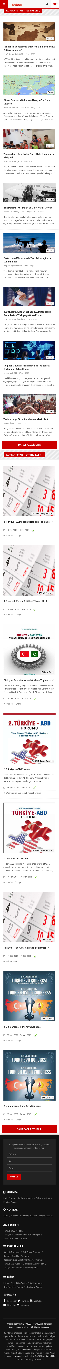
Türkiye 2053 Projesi (12, 1231)
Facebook (11, 1301)
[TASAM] (16, 6)
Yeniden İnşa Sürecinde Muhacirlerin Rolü (26, 419)
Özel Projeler (9, 1287)
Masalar (29, 1198)
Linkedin (11, 1305)
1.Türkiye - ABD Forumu (16, 858)
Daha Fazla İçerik (29, 445)
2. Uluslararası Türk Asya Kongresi (22, 1027)
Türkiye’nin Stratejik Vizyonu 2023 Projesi (21, 1235)
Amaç (13, 1198)
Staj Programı (36, 1283)
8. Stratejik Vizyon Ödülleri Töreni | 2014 (25, 601)
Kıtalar (6, 1216)
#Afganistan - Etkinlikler (23, 455)
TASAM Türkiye (37, 1216)
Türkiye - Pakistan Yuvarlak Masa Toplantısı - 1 (29, 680)
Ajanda (39, 1287)
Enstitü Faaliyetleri (25, 1287)
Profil (5, 1198)
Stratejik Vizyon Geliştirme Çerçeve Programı (23, 1260)
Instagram (25, 1305)
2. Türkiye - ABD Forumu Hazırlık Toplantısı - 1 (28, 522)
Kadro (20, 1198)
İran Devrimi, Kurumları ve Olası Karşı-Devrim (27, 207)
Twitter (25, 1301)
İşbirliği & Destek (19, 1283)
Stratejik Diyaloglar (11, 1252)
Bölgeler (14, 1216)
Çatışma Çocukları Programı (16, 1256)
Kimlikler (24, 1216)
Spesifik (49, 1216)
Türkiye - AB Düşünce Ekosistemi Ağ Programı (24, 1264)
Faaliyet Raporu (10, 1202)
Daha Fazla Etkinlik (29, 1129)
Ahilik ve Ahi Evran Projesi (15, 1239)
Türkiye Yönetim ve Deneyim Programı (20, 1268)
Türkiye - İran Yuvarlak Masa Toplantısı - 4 (26, 947)
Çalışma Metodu (43, 1198)
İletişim (6, 1283)
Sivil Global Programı (32, 1252)
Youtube (37, 1301)
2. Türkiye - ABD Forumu (16, 769)
